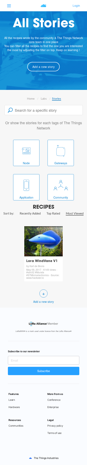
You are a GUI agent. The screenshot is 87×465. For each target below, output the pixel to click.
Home (31, 98)
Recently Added (30, 213)
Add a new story (43, 67)
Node (26, 163)
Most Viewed (75, 213)
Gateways (60, 163)
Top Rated (53, 213)
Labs (44, 98)
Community (60, 197)
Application (26, 197)
